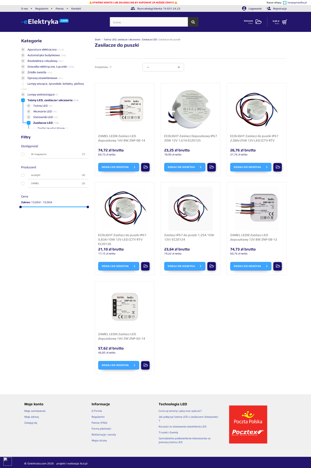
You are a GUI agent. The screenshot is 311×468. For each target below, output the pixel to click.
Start (98, 39)
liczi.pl (83, 463)
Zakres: (25, 202)
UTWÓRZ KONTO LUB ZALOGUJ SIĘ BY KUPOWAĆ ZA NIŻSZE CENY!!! (133, 2)
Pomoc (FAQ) (99, 422)
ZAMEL (58, 183)
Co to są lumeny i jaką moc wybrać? (180, 410)
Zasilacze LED (43, 122)
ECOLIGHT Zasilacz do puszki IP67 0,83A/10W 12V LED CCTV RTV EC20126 (122, 239)
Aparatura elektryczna (42, 49)
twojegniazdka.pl (297, 2)
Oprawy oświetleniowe (43, 78)
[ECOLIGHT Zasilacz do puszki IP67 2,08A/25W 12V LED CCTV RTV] (256, 109)
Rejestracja (279, 8)
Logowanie (255, 8)
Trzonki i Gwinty (168, 432)
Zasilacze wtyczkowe (51, 128)
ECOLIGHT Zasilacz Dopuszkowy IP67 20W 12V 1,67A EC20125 (190, 138)
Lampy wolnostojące (41, 94)
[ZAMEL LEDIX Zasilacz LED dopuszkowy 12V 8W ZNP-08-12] (256, 208)
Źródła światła (37, 72)
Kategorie (31, 40)
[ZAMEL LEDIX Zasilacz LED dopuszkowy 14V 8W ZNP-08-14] (124, 109)
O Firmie (97, 410)
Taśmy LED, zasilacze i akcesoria (50, 100)
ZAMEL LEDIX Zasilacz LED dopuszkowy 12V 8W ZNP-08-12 (253, 237)
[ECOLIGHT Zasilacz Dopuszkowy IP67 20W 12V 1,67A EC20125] (190, 109)
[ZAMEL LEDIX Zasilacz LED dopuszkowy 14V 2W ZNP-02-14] (124, 308)
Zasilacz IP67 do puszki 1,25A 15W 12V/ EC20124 (189, 237)
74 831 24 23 (171, 8)
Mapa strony (99, 440)
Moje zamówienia (34, 410)
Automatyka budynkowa (44, 55)
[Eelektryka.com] (65, 22)
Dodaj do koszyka (116, 167)
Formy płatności (101, 428)
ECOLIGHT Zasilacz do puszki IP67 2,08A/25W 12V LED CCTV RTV (254, 138)
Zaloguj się (30, 422)
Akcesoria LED (43, 111)
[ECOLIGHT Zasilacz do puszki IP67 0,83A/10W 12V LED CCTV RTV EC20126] (124, 208)
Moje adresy (31, 416)
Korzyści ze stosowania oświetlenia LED (182, 426)
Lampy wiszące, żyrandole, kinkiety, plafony (56, 83)
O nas (24, 8)
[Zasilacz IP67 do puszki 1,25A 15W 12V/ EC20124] (190, 208)
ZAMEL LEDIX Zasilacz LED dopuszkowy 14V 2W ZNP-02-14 (121, 336)
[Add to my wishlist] (144, 167)
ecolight (58, 175)
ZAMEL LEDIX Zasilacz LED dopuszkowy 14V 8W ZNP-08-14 (121, 138)
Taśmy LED (40, 105)
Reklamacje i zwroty (104, 434)
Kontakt (76, 8)
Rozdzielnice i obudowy (43, 61)
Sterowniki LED (43, 117)
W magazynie (58, 154)
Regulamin (41, 8)
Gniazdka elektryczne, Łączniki (47, 66)
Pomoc (60, 8)
